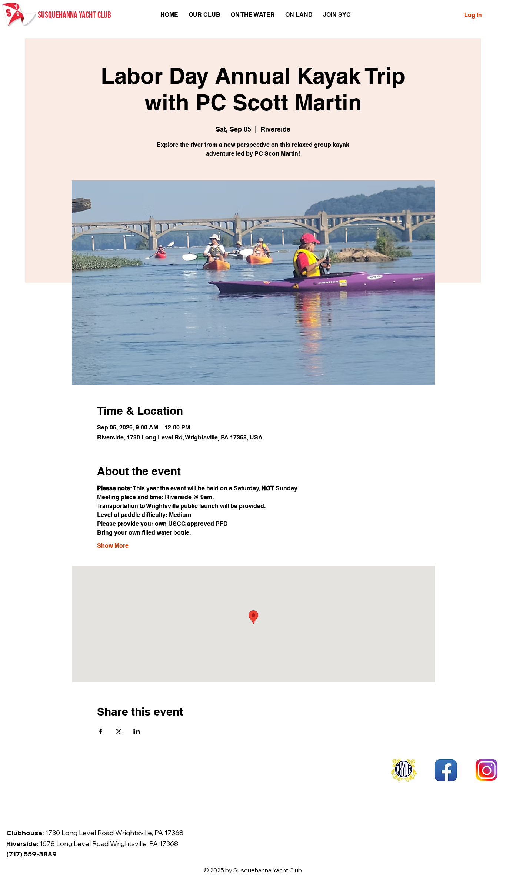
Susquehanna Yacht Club (74, 15)
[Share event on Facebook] (100, 731)
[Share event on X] (118, 731)
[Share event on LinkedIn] (136, 731)
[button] (204, 14)
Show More (113, 545)
